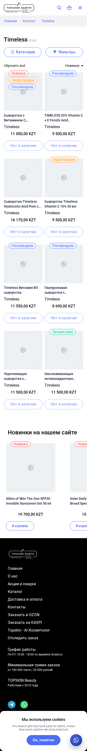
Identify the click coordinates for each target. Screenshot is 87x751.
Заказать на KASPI (25, 622)
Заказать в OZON (23, 614)
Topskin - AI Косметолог (29, 630)
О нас (13, 576)
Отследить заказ (23, 638)
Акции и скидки (22, 584)
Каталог (29, 21)
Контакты (17, 607)
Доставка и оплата (25, 599)
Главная (10, 21)
